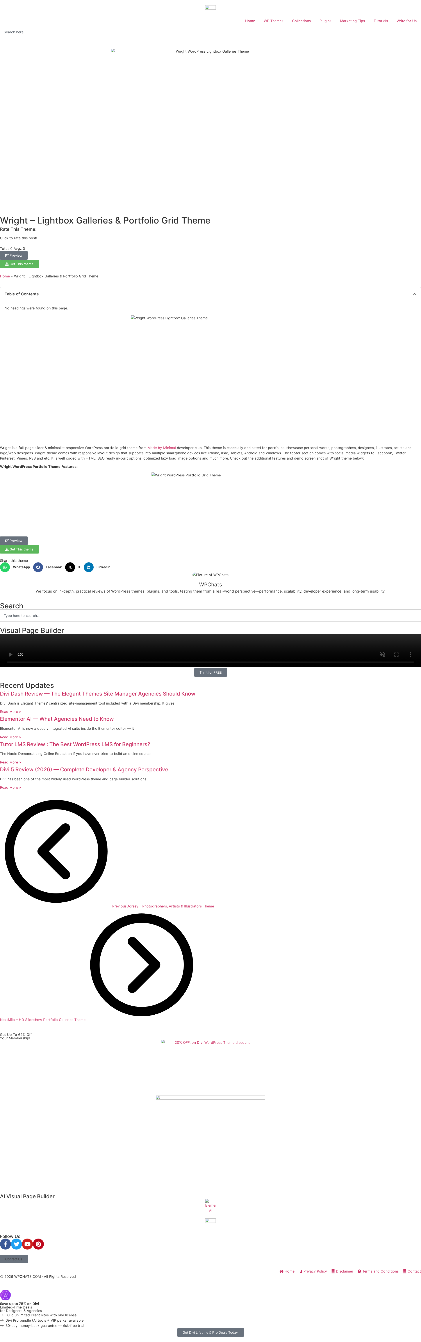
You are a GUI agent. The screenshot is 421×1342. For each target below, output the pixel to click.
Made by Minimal (162, 448)
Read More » (10, 711)
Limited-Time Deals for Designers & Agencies (21, 1307)
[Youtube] (27, 1244)
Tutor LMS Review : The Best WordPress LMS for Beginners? (75, 744)
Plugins (325, 21)
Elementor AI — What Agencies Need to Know (57, 719)
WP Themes (273, 21)
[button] (414, 294)
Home (250, 21)
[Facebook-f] (5, 1244)
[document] (210, 1313)
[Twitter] (16, 1244)
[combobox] (210, 32)
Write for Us (407, 21)
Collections (301, 21)
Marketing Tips (352, 21)
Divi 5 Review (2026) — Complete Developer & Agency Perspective (84, 769)
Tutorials (381, 21)
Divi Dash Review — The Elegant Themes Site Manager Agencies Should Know (97, 694)
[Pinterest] (38, 1244)
